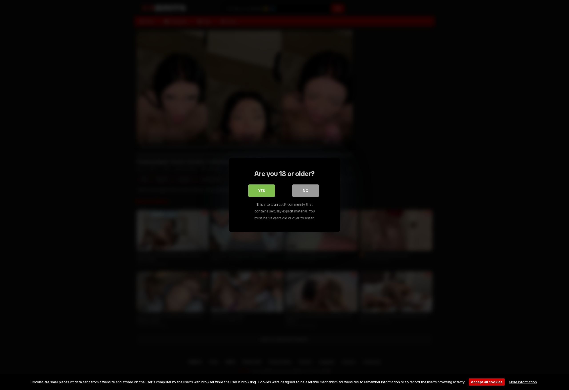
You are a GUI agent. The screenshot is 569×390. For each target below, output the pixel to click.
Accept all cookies (487, 382)
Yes (261, 191)
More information (523, 382)
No (306, 191)
